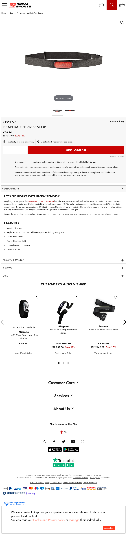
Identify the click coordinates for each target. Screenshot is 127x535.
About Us (61, 409)
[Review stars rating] (115, 121)
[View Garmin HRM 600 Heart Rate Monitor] (103, 309)
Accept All (109, 528)
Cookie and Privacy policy (49, 520)
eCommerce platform (80, 477)
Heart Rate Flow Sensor (44, 201)
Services (61, 396)
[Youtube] (73, 441)
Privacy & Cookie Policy (53, 482)
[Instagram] (82, 441)
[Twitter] (63, 441)
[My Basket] (122, 5)
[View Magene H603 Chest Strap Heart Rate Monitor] (23, 309)
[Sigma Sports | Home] (20, 5)
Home (3, 13)
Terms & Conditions (37, 482)
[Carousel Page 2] (63, 363)
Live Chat (72, 424)
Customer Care (61, 383)
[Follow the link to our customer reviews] (65, 461)
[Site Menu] (4, 5)
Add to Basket (76, 149)
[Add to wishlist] (122, 22)
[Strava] (44, 441)
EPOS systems (95, 477)
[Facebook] (54, 441)
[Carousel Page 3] (68, 363)
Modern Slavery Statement (72, 482)
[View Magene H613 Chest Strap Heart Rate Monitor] (63, 309)
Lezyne (12, 13)
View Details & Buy (24, 353)
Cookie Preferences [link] (90, 482)
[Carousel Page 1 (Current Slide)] (59, 363)
